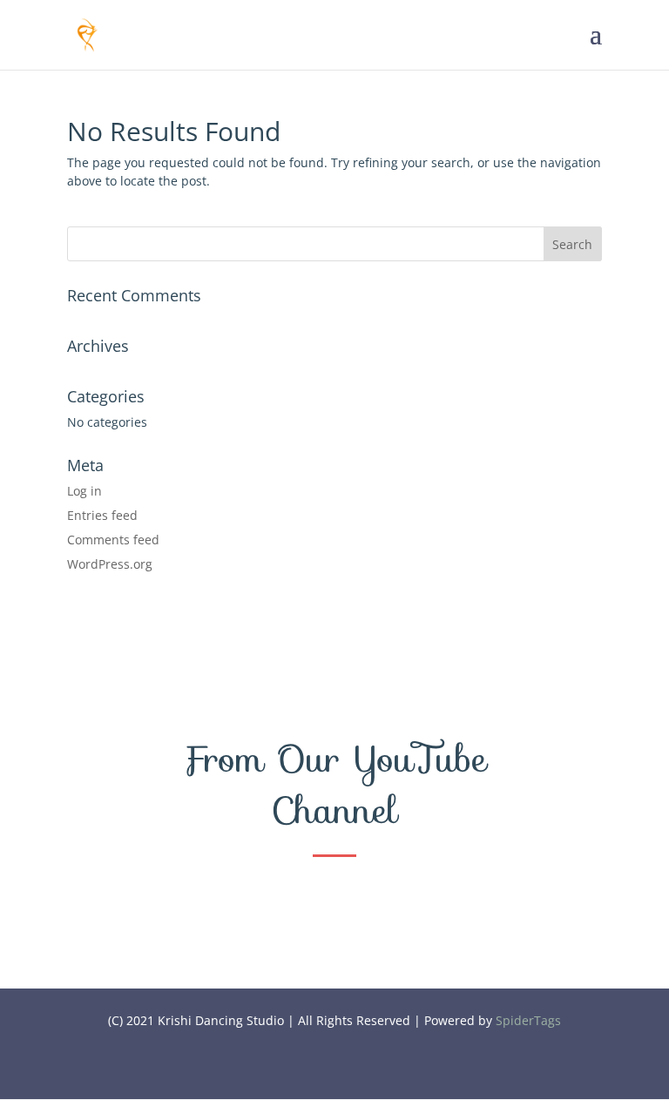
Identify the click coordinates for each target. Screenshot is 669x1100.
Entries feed (102, 515)
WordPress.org (109, 564)
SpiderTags (528, 1020)
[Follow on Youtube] (334, 1069)
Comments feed (113, 539)
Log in (84, 491)
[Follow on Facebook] (300, 1069)
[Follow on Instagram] (369, 1069)
